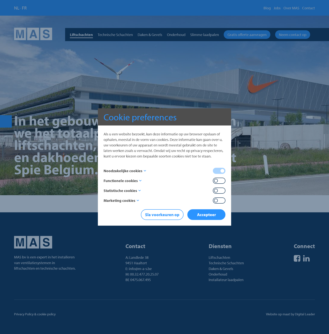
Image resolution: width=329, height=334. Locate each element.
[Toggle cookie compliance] (219, 181)
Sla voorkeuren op (162, 214)
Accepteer (206, 214)
